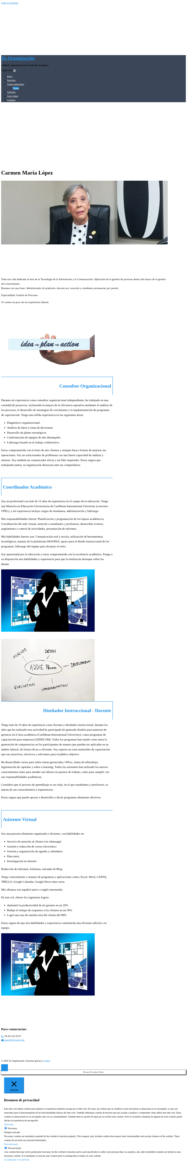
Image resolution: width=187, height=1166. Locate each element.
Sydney (46, 1061)
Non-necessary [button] (11, 1144)
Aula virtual (12, 96)
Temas (16, 88)
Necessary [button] (9, 1124)
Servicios (11, 80)
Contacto (11, 100)
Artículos (11, 92)
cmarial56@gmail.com (14, 1040)
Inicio (9, 76)
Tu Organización (18, 58)
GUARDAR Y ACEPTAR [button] (16, 1160)
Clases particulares (15, 84)
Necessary (12, 1128)
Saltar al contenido (9, 3)
